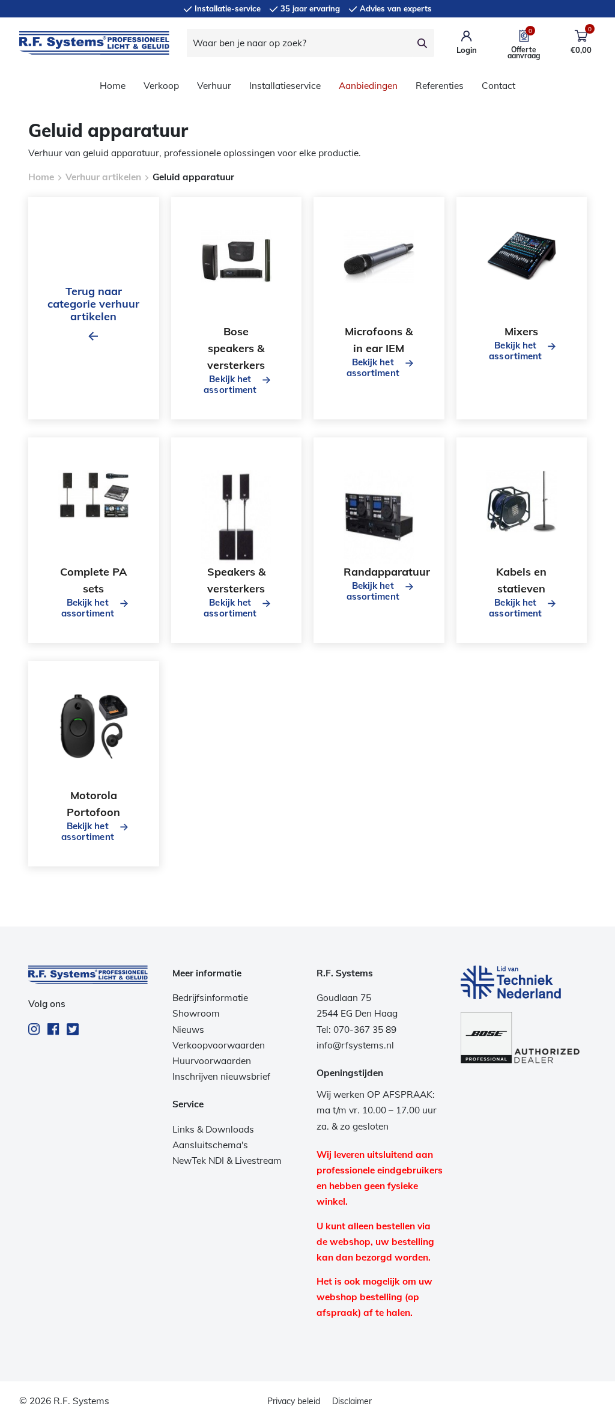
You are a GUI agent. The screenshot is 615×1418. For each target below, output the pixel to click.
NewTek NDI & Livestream (227, 1160)
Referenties (440, 85)
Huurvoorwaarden (211, 1061)
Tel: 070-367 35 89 (356, 1029)
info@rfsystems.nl (355, 1045)
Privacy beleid (293, 1401)
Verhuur (214, 85)
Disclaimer (352, 1401)
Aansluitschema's (210, 1145)
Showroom (196, 1013)
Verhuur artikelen (103, 177)
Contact (498, 85)
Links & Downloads (213, 1129)
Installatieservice (285, 85)
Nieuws (188, 1029)
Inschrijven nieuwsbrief (221, 1076)
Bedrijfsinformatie (210, 997)
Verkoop (161, 85)
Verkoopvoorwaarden (218, 1045)
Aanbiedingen (368, 85)
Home (113, 85)
